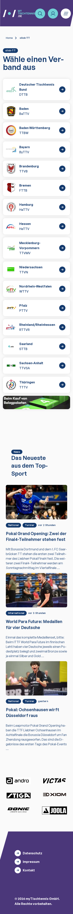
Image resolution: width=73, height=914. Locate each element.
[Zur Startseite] (19, 13)
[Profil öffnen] (53, 14)
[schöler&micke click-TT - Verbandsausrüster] (36, 402)
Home (9, 37)
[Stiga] (18, 795)
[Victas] (54, 780)
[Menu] (66, 14)
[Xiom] (54, 795)
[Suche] (40, 14)
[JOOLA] (54, 810)
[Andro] (18, 780)
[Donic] (18, 809)
